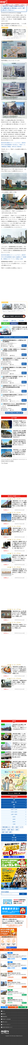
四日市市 (4, 829)
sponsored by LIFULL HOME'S (18, 949)
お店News (23, 4)
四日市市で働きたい (9, 337)
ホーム (3, 1011)
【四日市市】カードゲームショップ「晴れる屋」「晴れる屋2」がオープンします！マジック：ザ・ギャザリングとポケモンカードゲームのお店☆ (19, 746)
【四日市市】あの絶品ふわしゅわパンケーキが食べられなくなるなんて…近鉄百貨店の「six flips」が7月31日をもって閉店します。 (19, 670)
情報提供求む (4, 1016)
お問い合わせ (4, 1021)
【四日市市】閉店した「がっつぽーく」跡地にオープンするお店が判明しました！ (19, 530)
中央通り (3, 461)
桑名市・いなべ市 (19, 827)
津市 (13, 827)
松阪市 (17, 829)
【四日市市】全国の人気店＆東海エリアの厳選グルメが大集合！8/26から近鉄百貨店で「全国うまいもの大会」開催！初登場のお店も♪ (19, 764)
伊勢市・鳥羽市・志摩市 (7, 832)
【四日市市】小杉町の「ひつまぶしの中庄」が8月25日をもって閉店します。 (19, 626)
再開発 (12, 461)
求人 (12, 4)
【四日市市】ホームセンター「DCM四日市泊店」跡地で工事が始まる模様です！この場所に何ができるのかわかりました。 (19, 518)
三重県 (20, 12)
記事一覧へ (14, 320)
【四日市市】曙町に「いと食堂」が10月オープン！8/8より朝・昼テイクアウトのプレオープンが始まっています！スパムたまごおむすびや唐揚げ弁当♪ (19, 736)
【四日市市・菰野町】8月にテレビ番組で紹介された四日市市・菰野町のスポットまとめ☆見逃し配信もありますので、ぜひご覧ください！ (19, 545)
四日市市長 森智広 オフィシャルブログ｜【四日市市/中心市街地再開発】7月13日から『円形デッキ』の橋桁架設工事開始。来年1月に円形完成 (13, 144)
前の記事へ (6, 320)
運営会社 (4, 1013)
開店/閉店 (17, 4)
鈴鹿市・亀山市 (11, 829)
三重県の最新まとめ (6, 827)
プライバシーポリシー (6, 1024)
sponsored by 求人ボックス (19, 337)
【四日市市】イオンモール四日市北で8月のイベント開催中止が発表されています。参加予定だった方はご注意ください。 (19, 504)
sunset (6, 463)
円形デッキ (8, 461)
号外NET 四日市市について (7, 1027)
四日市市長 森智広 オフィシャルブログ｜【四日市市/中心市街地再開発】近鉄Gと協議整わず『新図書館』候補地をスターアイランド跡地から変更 (13, 256)
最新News (8, 4)
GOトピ (2, 4)
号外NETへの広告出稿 (6, 1019)
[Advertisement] (14, 480)
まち (3, 463)
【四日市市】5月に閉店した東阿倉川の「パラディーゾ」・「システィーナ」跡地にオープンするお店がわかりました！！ (19, 559)
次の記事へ (22, 320)
